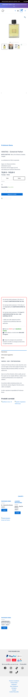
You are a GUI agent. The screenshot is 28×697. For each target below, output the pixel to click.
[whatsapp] (22, 668)
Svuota (2, 181)
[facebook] (5, 668)
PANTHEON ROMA (6, 501)
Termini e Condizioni (14, 680)
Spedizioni (14, 684)
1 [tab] (10, 43)
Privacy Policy (14, 682)
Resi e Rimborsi (14, 686)
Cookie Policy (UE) (14, 691)
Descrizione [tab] (4, 352)
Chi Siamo (14, 688)
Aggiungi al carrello (12, 194)
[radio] (7, 178)
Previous (1, 92)
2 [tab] (12, 43)
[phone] (17, 672)
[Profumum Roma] (6, 247)
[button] (15, 11)
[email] (11, 672)
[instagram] (11, 668)
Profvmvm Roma (7, 145)
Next (26, 92)
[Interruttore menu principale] (25, 10)
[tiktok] (17, 668)
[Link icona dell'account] (18, 10)
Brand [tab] (2, 357)
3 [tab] (14, 43)
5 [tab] (18, 43)
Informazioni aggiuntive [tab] (7, 354)
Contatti (14, 690)
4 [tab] (16, 43)
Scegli (4, 510)
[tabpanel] (14, 28)
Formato (3, 174)
